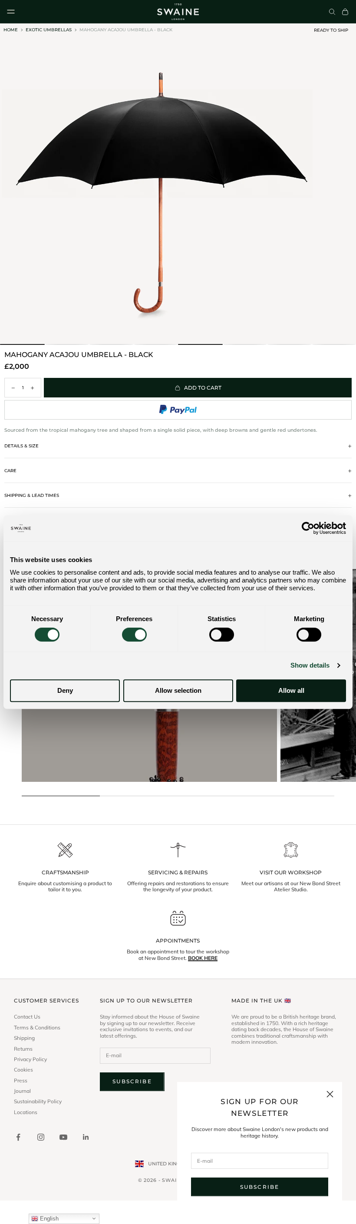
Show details (310, 665)
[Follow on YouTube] (63, 1137)
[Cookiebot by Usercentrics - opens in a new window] (308, 528)
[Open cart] (345, 12)
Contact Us (27, 1017)
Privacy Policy (30, 1059)
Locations (25, 1112)
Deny (65, 690)
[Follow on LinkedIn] (86, 1137)
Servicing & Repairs (178, 873)
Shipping (24, 1038)
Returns (23, 1049)
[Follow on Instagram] (40, 1137)
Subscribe (259, 1187)
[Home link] (178, 11)
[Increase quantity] (32, 388)
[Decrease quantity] (13, 388)
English (48, 1218)
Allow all (291, 690)
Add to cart (202, 387)
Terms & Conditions (37, 1028)
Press (20, 1081)
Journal (22, 1091)
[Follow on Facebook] (18, 1137)
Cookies (23, 1070)
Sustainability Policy (38, 1101)
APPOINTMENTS (178, 941)
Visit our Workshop (291, 873)
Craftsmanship (65, 873)
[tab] (22, 344)
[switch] (134, 635)
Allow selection (178, 690)
